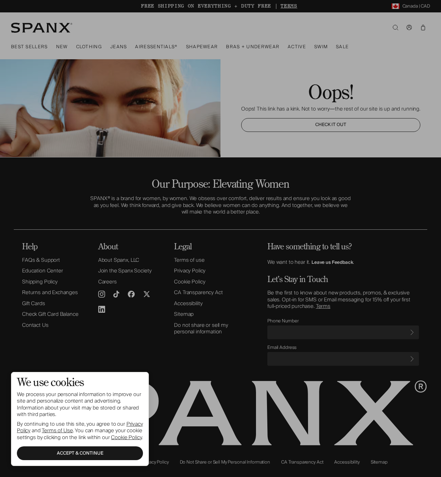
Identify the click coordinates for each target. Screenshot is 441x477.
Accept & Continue (80, 453)
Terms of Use (57, 430)
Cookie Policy (126, 437)
